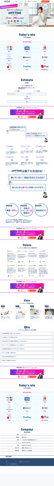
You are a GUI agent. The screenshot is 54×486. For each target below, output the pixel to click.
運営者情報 (20, 461)
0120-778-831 (22, 117)
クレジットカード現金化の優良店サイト (11, 464)
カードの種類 (17, 91)
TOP (6, 461)
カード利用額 (37, 91)
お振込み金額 (27, 98)
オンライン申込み (32, 116)
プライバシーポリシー (27, 461)
